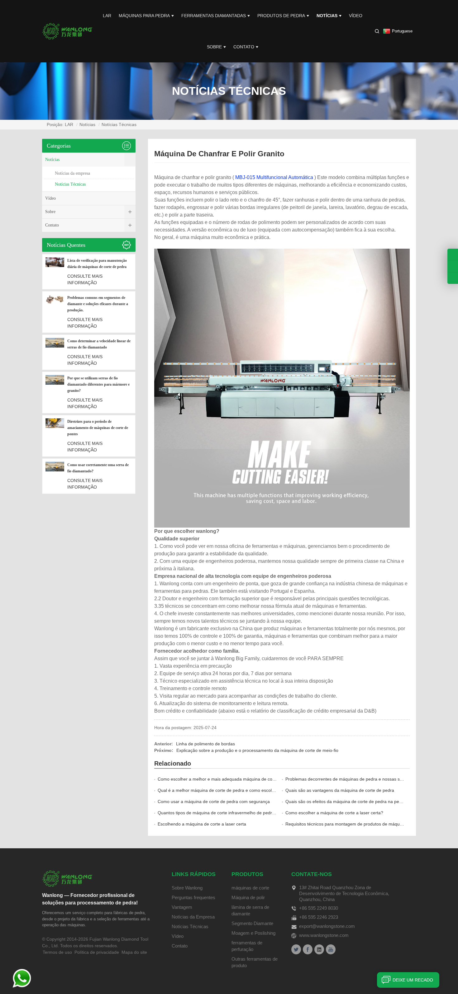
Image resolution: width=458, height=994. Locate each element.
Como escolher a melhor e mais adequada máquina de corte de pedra (227, 779)
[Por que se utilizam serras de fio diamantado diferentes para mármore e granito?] (54, 392)
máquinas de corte (250, 887)
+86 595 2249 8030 (318, 908)
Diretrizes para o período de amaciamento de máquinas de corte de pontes (97, 427)
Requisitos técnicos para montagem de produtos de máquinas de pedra (356, 823)
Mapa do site (134, 952)
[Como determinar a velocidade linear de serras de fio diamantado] (54, 352)
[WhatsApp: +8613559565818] (452, 266)
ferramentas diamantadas (213, 15)
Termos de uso (57, 952)
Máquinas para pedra (144, 15)
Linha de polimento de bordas (205, 743)
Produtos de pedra (281, 15)
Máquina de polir (248, 897)
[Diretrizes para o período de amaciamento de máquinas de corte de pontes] (54, 435)
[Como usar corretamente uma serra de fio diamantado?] (54, 476)
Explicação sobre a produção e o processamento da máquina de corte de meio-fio (257, 750)
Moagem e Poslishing (253, 933)
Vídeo (355, 15)
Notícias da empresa (72, 173)
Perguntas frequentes (193, 897)
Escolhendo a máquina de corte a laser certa (202, 823)
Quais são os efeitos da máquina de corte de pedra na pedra (345, 801)
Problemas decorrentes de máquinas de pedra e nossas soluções (350, 779)
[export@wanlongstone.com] (452, 278)
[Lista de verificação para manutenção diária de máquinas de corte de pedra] (54, 271)
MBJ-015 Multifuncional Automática (274, 177)
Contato (243, 46)
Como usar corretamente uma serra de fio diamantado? (98, 468)
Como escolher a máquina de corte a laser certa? (334, 812)
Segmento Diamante (252, 923)
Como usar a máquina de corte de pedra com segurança (214, 801)
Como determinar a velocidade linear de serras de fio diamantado (99, 344)
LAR (107, 15)
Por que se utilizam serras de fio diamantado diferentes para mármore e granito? (98, 384)
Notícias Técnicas (119, 124)
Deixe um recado (413, 979)
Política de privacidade (96, 952)
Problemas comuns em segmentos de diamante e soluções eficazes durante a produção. (97, 303)
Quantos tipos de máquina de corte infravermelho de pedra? (217, 812)
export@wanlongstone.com (327, 926)
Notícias (327, 15)
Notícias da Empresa (193, 916)
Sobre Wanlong (187, 887)
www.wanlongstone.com (324, 935)
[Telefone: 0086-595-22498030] (452, 254)
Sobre (214, 46)
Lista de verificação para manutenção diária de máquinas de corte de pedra (97, 263)
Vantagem (182, 907)
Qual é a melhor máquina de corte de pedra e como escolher (218, 790)
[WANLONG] (67, 30)
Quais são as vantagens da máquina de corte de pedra (339, 790)
